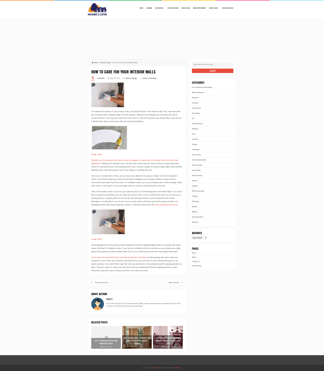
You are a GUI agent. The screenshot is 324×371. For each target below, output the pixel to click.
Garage (194, 144)
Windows (195, 222)
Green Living (185, 8)
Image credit (96, 154)
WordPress (177, 368)
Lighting (194, 186)
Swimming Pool (197, 217)
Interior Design (227, 8)
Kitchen (194, 181)
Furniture (195, 139)
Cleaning (149, 8)
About (194, 257)
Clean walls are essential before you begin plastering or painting (118, 257)
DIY (193, 118)
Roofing (194, 212)
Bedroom (195, 98)
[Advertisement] (162, 38)
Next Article (174, 282)
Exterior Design (173, 8)
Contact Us (196, 261)
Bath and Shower (198, 92)
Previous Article (101, 282)
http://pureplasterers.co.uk (166, 204)
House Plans (213, 8)
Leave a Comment (149, 78)
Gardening (195, 149)
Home (141, 8)
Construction (196, 108)
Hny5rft (101, 78)
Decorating (159, 8)
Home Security (197, 165)
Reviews (195, 206)
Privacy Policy (196, 266)
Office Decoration (198, 191)
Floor (194, 134)
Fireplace (195, 129)
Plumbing (195, 201)
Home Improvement (199, 8)
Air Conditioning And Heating (202, 87)
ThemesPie (154, 368)
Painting (195, 196)
